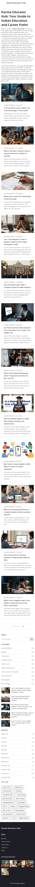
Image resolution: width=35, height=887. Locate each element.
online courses (7, 787)
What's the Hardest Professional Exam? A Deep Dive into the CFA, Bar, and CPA (16, 375)
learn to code (6, 810)
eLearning (12, 806)
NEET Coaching (17, 683)
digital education (23, 818)
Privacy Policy (5, 844)
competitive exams (8, 795)
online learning (21, 795)
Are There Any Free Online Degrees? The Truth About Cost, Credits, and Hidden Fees (21, 706)
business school (20, 814)
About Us (3, 838)
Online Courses (17, 664)
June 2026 (17, 742)
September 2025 (17, 777)
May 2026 (17, 746)
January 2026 (17, 761)
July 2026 (17, 738)
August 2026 (17, 734)
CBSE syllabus (21, 802)
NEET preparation (7, 814)
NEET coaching (20, 798)
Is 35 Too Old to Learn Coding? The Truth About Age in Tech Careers (21, 723)
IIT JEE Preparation (17, 676)
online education (7, 791)
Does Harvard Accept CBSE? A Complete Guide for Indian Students (20, 698)
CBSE (4, 806)
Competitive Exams (17, 660)
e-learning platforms (8, 802)
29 (23, 626)
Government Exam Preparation (17, 672)
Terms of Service (6, 841)
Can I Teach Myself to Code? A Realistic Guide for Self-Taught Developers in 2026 (21, 690)
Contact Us (4, 847)
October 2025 (17, 773)
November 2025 (17, 769)
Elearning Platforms (17, 648)
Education (17, 652)
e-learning (18, 791)
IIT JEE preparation (19, 810)
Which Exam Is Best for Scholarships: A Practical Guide (17, 197)
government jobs (7, 798)
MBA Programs (17, 680)
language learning (24, 806)
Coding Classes (17, 656)
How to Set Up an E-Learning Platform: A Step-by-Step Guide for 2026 (17, 557)
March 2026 (17, 753)
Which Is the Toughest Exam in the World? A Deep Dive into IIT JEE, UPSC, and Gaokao (17, 602)
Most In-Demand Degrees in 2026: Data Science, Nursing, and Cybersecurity (16, 421)
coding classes (19, 787)
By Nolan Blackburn (9, 105)
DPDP (3, 850)
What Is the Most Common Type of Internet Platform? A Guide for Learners (22, 715)
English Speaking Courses (17, 668)
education (5, 818)
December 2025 (17, 765)
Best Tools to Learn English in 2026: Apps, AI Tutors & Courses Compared (17, 466)
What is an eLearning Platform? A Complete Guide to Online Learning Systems (17, 512)
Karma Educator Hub (16, 3)
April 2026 (17, 750)
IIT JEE (13, 818)
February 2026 (17, 757)
